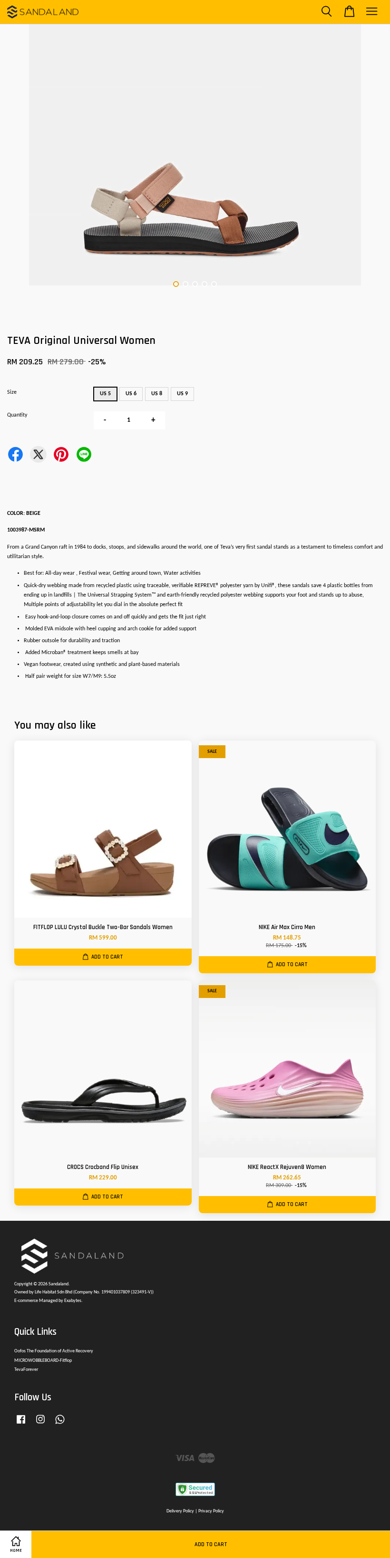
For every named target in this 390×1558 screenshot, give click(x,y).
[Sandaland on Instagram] (40, 1424)
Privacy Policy (211, 1511)
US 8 (156, 394)
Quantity (17, 415)
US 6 (131, 394)
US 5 (105, 394)
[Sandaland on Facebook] (21, 1424)
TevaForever (26, 1369)
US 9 (182, 394)
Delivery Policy (180, 1511)
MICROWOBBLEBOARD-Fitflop (43, 1360)
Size (12, 392)
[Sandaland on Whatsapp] (60, 1424)
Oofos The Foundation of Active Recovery (53, 1351)
